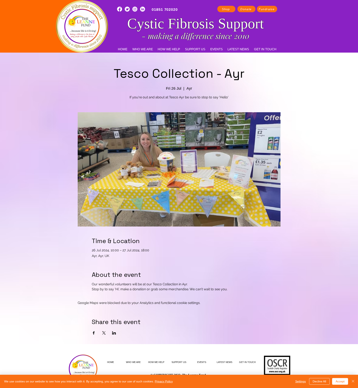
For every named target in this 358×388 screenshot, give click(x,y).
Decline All (319, 381)
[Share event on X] (104, 333)
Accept (340, 381)
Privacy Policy (164, 381)
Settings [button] (300, 381)
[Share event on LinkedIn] (114, 333)
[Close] (353, 381)
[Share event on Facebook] (94, 333)
